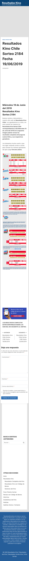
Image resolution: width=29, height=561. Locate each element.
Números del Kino (10, 489)
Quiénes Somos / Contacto (11, 505)
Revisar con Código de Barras (12, 494)
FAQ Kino (6, 497)
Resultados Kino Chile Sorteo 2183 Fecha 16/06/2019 (7, 337)
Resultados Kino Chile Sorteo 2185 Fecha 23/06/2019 (21, 337)
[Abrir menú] (25, 3)
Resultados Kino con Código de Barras (14, 485)
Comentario (6, 357)
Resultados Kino (7, 39)
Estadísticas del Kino (9, 500)
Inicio (5, 476)
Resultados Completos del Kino (14, 481)
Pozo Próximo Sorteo (9, 492)
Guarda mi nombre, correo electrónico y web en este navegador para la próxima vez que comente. (15, 392)
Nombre (5, 379)
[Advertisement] (14, 20)
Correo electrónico (8, 386)
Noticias (5, 502)
